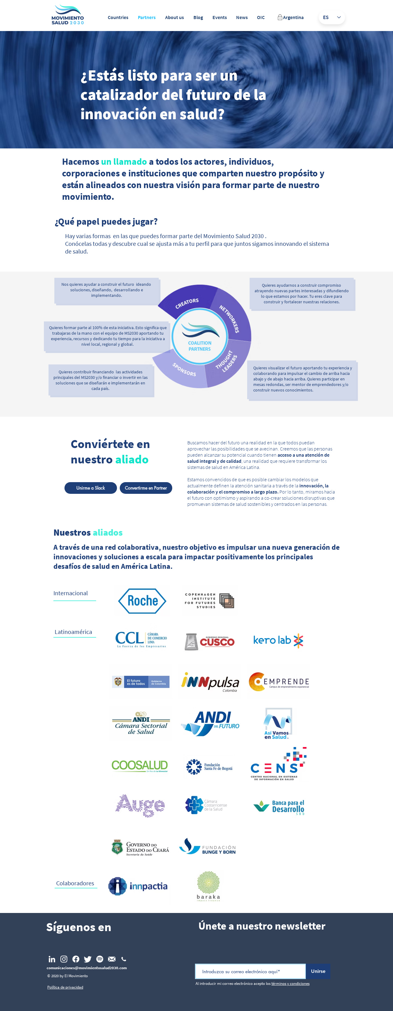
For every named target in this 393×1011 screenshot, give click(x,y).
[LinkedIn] (51, 959)
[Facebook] (75, 959)
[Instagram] (63, 959)
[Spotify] (99, 959)
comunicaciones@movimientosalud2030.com (87, 967)
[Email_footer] (111, 959)
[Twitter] (87, 959)
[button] (118, 17)
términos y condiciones (290, 983)
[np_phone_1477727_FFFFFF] (123, 959)
